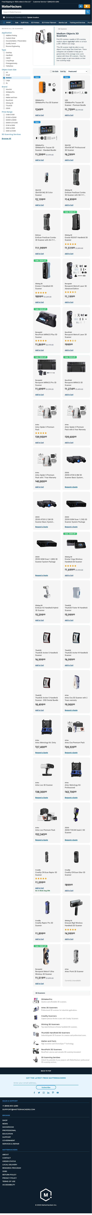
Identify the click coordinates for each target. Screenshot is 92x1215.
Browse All (6, 138)
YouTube (58, 1093)
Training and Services (77, 22)
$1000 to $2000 (11, 117)
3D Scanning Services (11, 134)
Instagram (44, 1093)
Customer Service (39, 2)
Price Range (7, 112)
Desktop (9, 52)
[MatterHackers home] (12, 6)
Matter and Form (11, 97)
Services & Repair (10, 1144)
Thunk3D (9, 105)
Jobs (4, 1171)
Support (6, 1137)
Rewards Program (11, 1168)
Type (4, 50)
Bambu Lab (63, 22)
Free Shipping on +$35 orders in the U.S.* (16, 2)
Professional (9, 1130)
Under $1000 (10, 114)
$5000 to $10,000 (12, 123)
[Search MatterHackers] (87, 12)
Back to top (46, 1071)
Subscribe (46, 1087)
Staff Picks (24, 22)
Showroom (8, 1127)
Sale (16, 22)
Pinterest (53, 1093)
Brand (4, 87)
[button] (46, 17)
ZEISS (8, 108)
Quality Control (11, 43)
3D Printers (35, 22)
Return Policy (9, 1175)
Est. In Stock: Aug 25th (42, 891)
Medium (8, 78)
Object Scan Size (9, 70)
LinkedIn (48, 1093)
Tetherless (9, 66)
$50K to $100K (11, 131)
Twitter (39, 1093)
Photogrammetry (11, 63)
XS (7, 72)
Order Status (9, 1161)
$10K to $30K (10, 125)
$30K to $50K (10, 128)
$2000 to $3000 (11, 120)
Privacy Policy (9, 1178)
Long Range (10, 61)
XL (7, 83)
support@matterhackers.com (18, 1109)
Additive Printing (11, 35)
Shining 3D (9, 103)
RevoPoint (9, 100)
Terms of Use (8, 1181)
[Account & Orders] (80, 6)
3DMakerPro (10, 92)
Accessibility (8, 1185)
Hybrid (8, 58)
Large (8, 80)
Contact (6, 1158)
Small (8, 75)
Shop (4, 1120)
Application (7, 33)
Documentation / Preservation (16, 41)
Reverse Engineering (13, 46)
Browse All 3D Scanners (12, 28)
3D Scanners (62, 29)
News (5, 1124)
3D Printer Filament (49, 22)
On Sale (55, 71)
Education (7, 1134)
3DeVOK (9, 89)
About (5, 1154)
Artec (8, 95)
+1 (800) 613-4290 (52, 2)
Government (8, 1140)
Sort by (63, 71)
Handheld (9, 55)
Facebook (34, 1093)
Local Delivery (9, 1165)
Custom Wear (10, 38)
